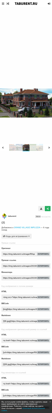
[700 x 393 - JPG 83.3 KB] (41, 208)
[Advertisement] (26, 35)
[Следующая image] (49, 148)
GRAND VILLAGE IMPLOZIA (27, 227)
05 (3, 222)
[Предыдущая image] (3, 148)
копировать (43, 254)
